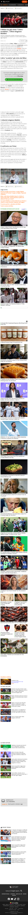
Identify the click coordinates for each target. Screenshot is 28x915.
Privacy (16, 908)
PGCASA (24, 904)
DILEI (15, 905)
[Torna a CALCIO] (1, 5)
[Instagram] (18, 899)
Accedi (24, 1)
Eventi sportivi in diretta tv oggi (15, 804)
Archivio (14, 895)
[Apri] (1, 1)
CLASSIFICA (21, 4)
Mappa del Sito (19, 893)
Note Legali (11, 908)
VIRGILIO (7, 904)
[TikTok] (15, 899)
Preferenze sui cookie (12, 909)
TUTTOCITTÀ (11, 905)
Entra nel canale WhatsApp (15, 79)
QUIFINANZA (23, 905)
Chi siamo (6, 908)
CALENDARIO (12, 4)
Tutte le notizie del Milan (7, 206)
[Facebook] (9, 899)
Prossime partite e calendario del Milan (11, 204)
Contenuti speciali (6, 893)
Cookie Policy (20, 908)
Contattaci (12, 893)
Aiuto (18, 909)
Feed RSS (24, 893)
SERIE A (8, 11)
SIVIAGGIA (18, 905)
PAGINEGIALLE (11, 904)
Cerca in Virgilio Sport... (13, 891)
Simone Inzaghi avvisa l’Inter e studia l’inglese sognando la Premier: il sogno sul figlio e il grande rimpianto (13, 193)
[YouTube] (12, 899)
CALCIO (4, 11)
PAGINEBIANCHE (6, 905)
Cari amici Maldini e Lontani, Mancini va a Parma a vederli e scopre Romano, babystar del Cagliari (13, 201)
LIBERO (3, 904)
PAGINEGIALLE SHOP (18, 904)
